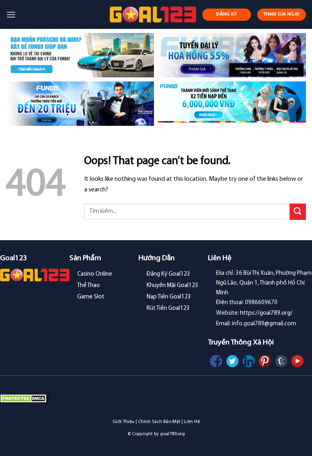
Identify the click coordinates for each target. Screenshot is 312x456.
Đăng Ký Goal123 (168, 274)
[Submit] (298, 211)
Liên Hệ (192, 421)
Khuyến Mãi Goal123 (172, 286)
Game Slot (90, 297)
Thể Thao (88, 286)
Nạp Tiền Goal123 (169, 297)
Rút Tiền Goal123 (168, 308)
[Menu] (11, 14)
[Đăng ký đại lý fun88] (80, 55)
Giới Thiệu (123, 421)
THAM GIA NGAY (281, 14)
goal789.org (172, 434)
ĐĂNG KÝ (226, 14)
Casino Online (94, 274)
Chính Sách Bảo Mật (159, 421)
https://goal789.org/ (266, 313)
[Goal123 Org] (153, 14)
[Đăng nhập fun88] (232, 103)
